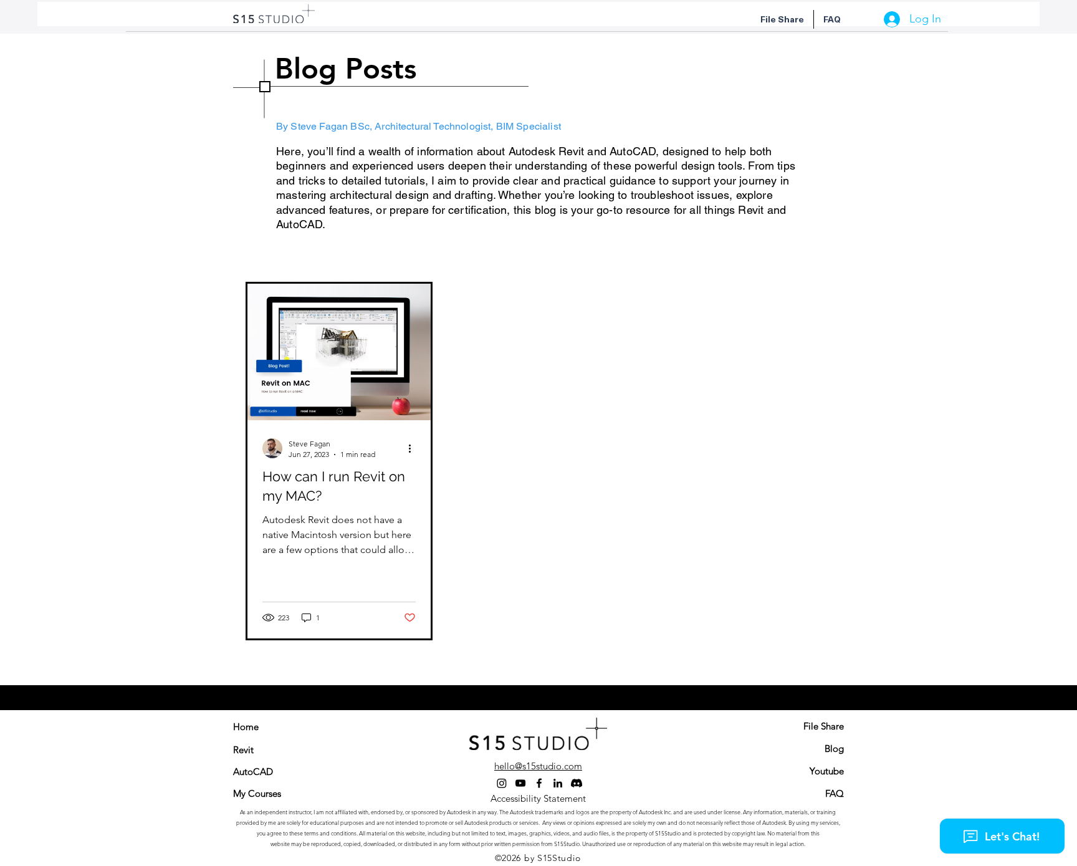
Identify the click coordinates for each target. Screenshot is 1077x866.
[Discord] (576, 783)
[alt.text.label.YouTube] (520, 783)
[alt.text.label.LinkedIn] (558, 783)
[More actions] (413, 448)
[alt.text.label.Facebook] (539, 783)
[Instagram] (501, 783)
